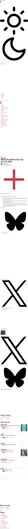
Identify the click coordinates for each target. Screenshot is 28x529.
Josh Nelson (5, 462)
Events (2, 97)
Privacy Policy (3, 518)
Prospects (3, 94)
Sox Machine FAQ (4, 515)
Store (2, 113)
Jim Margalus (5, 163)
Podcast (2, 93)
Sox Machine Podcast (4, 119)
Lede (9, 527)
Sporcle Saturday (4, 112)
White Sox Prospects (4, 107)
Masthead (2, 514)
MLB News (3, 122)
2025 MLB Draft (3, 123)
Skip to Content (2, 0)
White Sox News (3, 109)
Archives (2, 96)
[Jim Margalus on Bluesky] (14, 388)
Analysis (2, 106)
